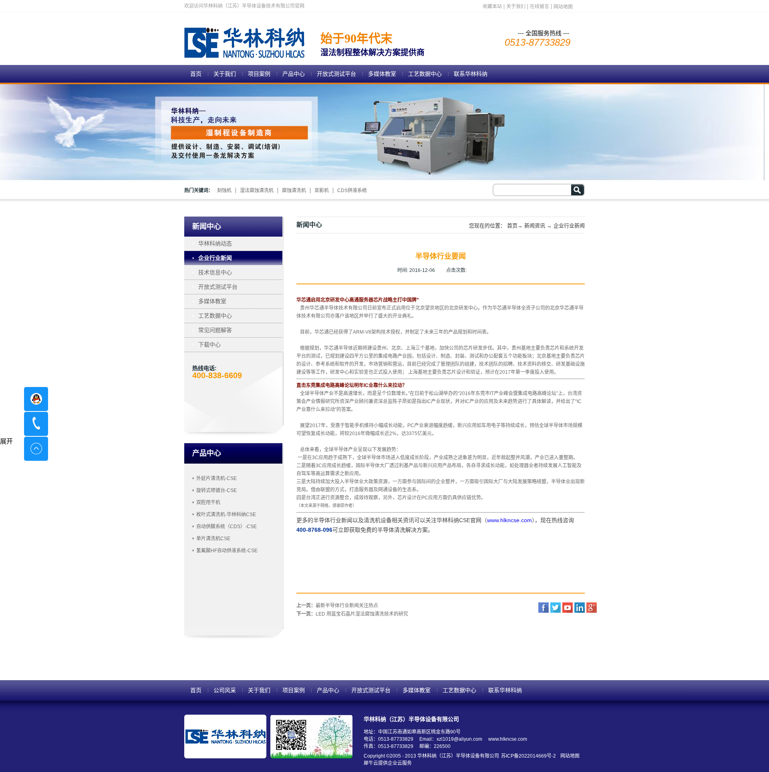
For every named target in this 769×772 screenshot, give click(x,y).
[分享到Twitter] (555, 607)
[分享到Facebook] (543, 607)
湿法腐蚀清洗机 (257, 190)
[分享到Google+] (591, 607)
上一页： (337, 605)
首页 (195, 74)
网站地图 (569, 756)
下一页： (352, 614)
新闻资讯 (534, 226)
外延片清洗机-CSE (216, 478)
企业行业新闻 (569, 226)
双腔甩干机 (208, 502)
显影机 (321, 190)
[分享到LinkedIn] (579, 607)
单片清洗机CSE (213, 538)
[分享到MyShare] (567, 607)
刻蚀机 (224, 190)
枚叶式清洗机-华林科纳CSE (226, 514)
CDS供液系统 (352, 190)
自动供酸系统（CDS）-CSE (226, 526)
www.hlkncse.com (509, 520)
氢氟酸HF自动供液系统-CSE (227, 550)
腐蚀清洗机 (294, 190)
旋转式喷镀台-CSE (216, 490)
